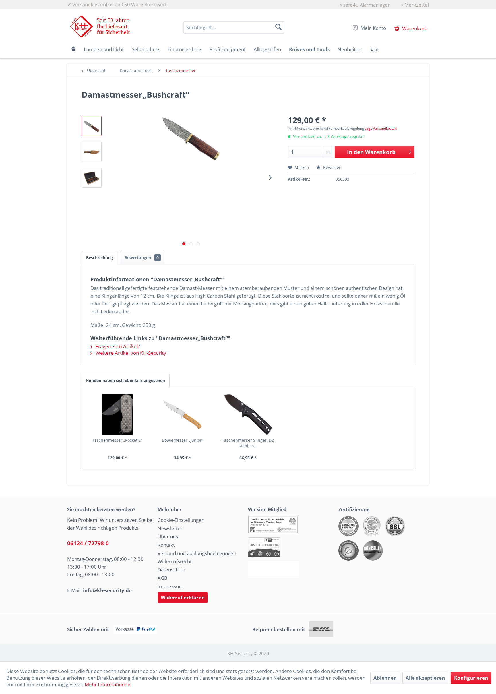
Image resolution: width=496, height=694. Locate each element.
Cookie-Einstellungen (181, 520)
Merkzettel (416, 4)
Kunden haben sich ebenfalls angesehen (125, 380)
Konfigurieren (471, 677)
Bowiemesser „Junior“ (182, 440)
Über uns (168, 536)
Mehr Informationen (107, 684)
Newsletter (170, 528)
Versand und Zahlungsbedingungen (197, 553)
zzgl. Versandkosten (381, 128)
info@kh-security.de (107, 590)
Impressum (170, 586)
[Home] (73, 49)
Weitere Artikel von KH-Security (130, 353)
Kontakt (166, 545)
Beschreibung (99, 257)
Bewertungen (142, 257)
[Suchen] (278, 26)
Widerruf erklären (183, 597)
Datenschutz (171, 569)
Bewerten (332, 167)
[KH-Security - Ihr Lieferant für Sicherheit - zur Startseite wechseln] (100, 26)
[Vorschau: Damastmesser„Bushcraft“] (92, 126)
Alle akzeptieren (425, 677)
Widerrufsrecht (175, 561)
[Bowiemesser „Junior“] (182, 414)
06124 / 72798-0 (88, 543)
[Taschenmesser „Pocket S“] (117, 414)
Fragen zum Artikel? (117, 346)
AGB (162, 578)
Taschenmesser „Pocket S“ (117, 440)
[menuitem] (364, 4)
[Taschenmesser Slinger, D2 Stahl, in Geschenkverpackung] (248, 414)
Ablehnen (385, 677)
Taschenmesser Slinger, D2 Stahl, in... (248, 443)
